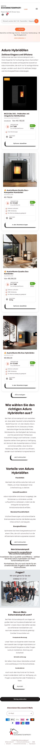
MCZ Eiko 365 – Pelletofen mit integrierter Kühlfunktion (16, 115)
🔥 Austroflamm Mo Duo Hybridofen (19, 353)
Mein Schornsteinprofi (22, 740)
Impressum (32, 743)
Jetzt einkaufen (20, 457)
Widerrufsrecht (9, 742)
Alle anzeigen (20, 394)
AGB (33, 742)
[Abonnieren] (31, 713)
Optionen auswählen (20, 143)
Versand (8, 743)
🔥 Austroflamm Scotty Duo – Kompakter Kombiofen (16, 191)
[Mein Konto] (2, 15)
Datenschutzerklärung (23, 742)
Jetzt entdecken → (20, 38)
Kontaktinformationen (20, 743)
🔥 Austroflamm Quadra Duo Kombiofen (16, 273)
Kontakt (20, 686)
